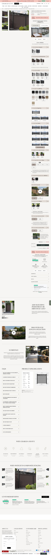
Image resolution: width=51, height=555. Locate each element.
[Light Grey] (6, 317)
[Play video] (40, 191)
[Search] (45, 3)
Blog (38, 544)
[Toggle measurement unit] (40, 162)
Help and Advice (40, 538)
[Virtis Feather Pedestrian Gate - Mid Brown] (8, 307)
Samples (50, 302)
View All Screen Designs (40, 147)
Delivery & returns (28, 532)
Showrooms (38, 3)
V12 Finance (27, 541)
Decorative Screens (16, 532)
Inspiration (39, 533)
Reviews (39, 541)
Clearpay (23, 551)
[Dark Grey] (3, 317)
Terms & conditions (28, 535)
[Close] (50, 299)
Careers (39, 547)
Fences (15, 530)
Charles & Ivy (6, 550)
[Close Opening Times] (15, 535)
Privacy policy (27, 533)
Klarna (27, 538)
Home (2, 8)
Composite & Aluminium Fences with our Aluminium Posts (11, 8)
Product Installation (45, 25)
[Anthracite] (5, 317)
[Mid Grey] (4, 317)
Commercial (39, 532)
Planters (15, 533)
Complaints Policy (28, 544)
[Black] (2, 317)
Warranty (27, 536)
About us (27, 530)
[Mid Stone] (7, 317)
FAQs (38, 536)
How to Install (39, 535)
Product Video (36, 25)
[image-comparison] (37, 354)
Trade (42, 3)
